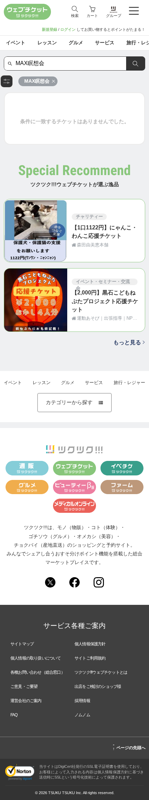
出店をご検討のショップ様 (97, 686)
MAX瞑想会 (37, 81)
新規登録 (49, 29)
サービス (94, 382)
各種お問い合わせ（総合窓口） (37, 672)
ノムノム (82, 714)
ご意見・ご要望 (23, 686)
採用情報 (82, 700)
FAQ (14, 714)
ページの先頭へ (129, 746)
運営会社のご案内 (26, 700)
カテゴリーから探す (74, 402)
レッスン (42, 382)
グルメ (67, 382)
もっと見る (127, 342)
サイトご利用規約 (90, 658)
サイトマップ (22, 644)
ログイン (68, 29)
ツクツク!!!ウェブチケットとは (100, 672)
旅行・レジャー (129, 382)
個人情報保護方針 (90, 644)
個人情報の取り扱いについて (35, 658)
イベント (13, 382)
